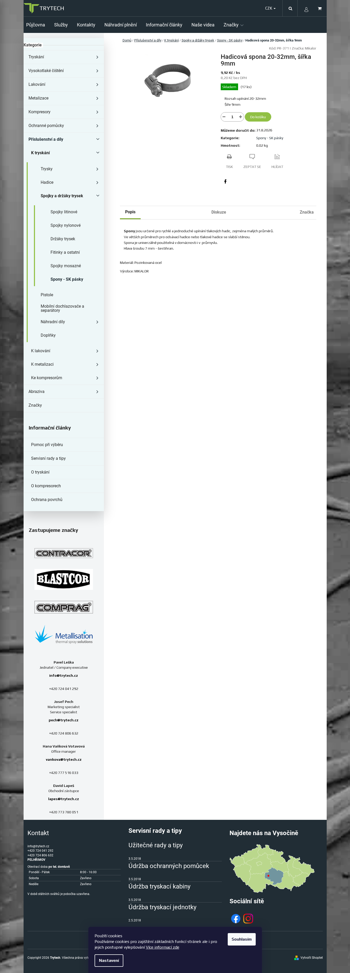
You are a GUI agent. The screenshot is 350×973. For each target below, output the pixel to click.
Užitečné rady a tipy (155, 845)
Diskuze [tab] (218, 212)
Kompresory (39, 111)
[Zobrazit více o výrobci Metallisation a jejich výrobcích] (63, 634)
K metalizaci (42, 364)
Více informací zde (162, 947)
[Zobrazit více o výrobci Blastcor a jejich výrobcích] (63, 579)
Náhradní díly (53, 321)
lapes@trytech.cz (63, 799)
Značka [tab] (307, 212)
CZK (269, 8)
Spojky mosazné (66, 265)
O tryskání (40, 472)
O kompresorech (46, 485)
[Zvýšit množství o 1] (241, 116)
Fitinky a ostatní (65, 252)
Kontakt (38, 833)
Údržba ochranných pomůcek (168, 866)
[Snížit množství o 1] (224, 116)
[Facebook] (225, 181)
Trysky (47, 168)
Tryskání (36, 56)
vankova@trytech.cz (64, 759)
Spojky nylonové (66, 225)
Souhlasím (242, 939)
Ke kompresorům (46, 377)
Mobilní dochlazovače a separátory (62, 308)
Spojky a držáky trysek (62, 195)
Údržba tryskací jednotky (162, 907)
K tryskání (40, 152)
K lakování (40, 350)
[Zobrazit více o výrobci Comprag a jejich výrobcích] (63, 607)
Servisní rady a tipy (48, 458)
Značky (35, 405)
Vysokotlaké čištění (46, 70)
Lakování (36, 84)
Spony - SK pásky (67, 279)
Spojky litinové (64, 211)
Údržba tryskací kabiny (159, 886)
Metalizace (38, 98)
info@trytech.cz (63, 675)
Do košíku (258, 117)
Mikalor (310, 48)
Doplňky (48, 335)
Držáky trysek (63, 238)
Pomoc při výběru (47, 444)
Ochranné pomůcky (46, 125)
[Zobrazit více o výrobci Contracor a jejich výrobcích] (63, 553)
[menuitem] (38, 25)
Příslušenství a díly (45, 139)
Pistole (47, 294)
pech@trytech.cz (63, 720)
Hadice (47, 182)
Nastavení (109, 960)
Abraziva (36, 391)
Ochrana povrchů (46, 499)
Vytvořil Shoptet (312, 958)
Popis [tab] (130, 211)
